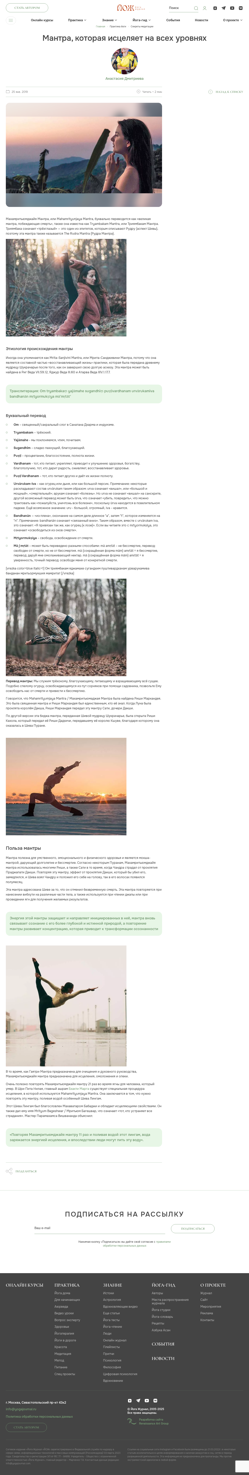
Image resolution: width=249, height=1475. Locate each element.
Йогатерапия (64, 1333)
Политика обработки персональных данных (39, 1417)
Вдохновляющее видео (120, 1307)
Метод (59, 1360)
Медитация (62, 1354)
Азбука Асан (161, 1330)
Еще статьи (111, 1313)
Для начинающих (67, 1300)
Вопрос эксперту (67, 1320)
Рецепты (158, 1323)
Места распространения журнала (170, 1301)
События (173, 20)
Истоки (108, 1293)
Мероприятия (210, 1307)
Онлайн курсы (42, 20)
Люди (107, 1333)
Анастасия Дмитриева (124, 78)
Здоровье (61, 1327)
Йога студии (161, 1310)
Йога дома (62, 1293)
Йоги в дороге (65, 1340)
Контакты (207, 1320)
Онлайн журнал (114, 1340)
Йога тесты (111, 1320)
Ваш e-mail (42, 1228)
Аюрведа (61, 1307)
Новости (201, 20)
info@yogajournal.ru (21, 1409)
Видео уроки (64, 1313)
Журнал (206, 1293)
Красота (60, 1347)
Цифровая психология (120, 1374)
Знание (108, 20)
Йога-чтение (112, 1327)
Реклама (206, 1313)
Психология (112, 1360)
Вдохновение (113, 1381)
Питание (60, 1367)
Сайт (204, 1300)
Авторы (157, 1293)
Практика (75, 20)
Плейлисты (111, 1347)
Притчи (108, 1354)
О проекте (231, 20)
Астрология (112, 1300)
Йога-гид (140, 20)
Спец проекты (64, 1374)
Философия (112, 1367)
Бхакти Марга (79, 1089)
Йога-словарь (162, 1317)
